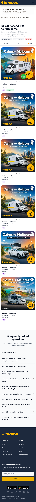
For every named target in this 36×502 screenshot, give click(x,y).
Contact (21, 444)
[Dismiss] (33, 9)
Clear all (28, 39)
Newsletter (5, 451)
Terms (10, 498)
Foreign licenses (23, 454)
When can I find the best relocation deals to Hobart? (16, 380)
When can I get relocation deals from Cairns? (17, 394)
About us (21, 448)
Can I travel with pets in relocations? (14, 366)
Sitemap (23, 498)
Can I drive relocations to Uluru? (13, 412)
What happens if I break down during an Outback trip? (15, 373)
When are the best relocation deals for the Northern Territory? (16, 388)
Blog (3, 444)
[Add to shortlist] (32, 49)
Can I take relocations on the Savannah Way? (17, 399)
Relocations (4, 17)
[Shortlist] (29, 2)
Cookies (16, 498)
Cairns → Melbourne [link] (23, 17)
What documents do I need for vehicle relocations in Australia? (14, 360)
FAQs (20, 451)
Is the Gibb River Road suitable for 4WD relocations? (15, 418)
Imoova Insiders (7, 454)
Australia (12, 17)
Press (3, 448)
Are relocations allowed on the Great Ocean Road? (16, 406)
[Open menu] (33, 2)
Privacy (4, 498)
